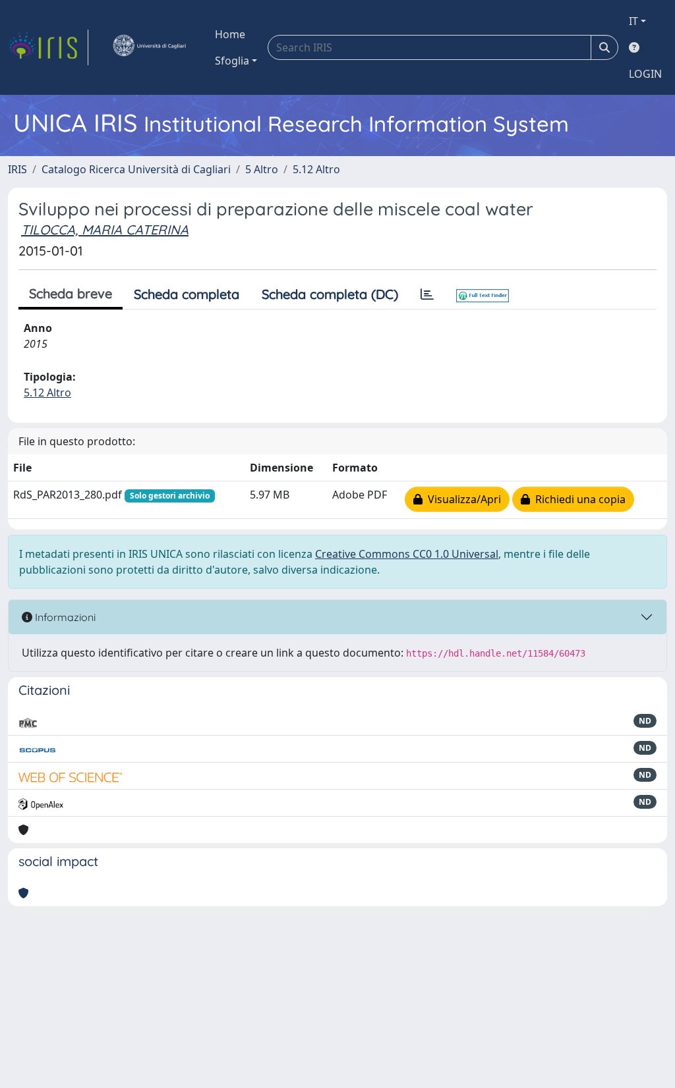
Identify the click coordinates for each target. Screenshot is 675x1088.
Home (230, 34)
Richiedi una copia (578, 499)
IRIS (17, 169)
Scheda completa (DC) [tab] (330, 294)
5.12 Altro (316, 169)
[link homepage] (48, 47)
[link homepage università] (149, 47)
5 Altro (261, 169)
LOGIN (645, 74)
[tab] (427, 294)
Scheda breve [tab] (70, 293)
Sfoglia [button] (232, 60)
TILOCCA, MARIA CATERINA (105, 229)
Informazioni (64, 617)
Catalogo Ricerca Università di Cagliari (136, 169)
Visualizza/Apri (462, 499)
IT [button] (633, 21)
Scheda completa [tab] (186, 294)
